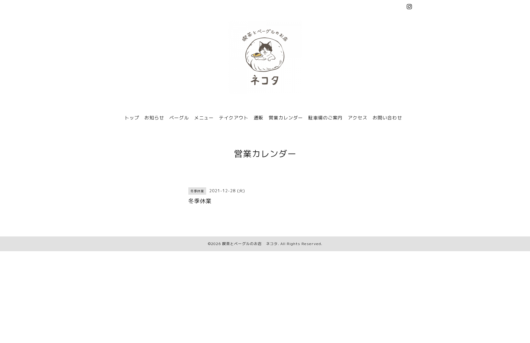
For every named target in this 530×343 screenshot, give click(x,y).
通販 (258, 118)
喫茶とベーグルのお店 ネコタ (250, 243)
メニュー (204, 118)
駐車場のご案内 (325, 118)
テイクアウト (233, 118)
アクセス (357, 118)
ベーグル (179, 118)
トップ (132, 118)
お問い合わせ (387, 118)
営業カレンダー (286, 118)
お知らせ (154, 118)
